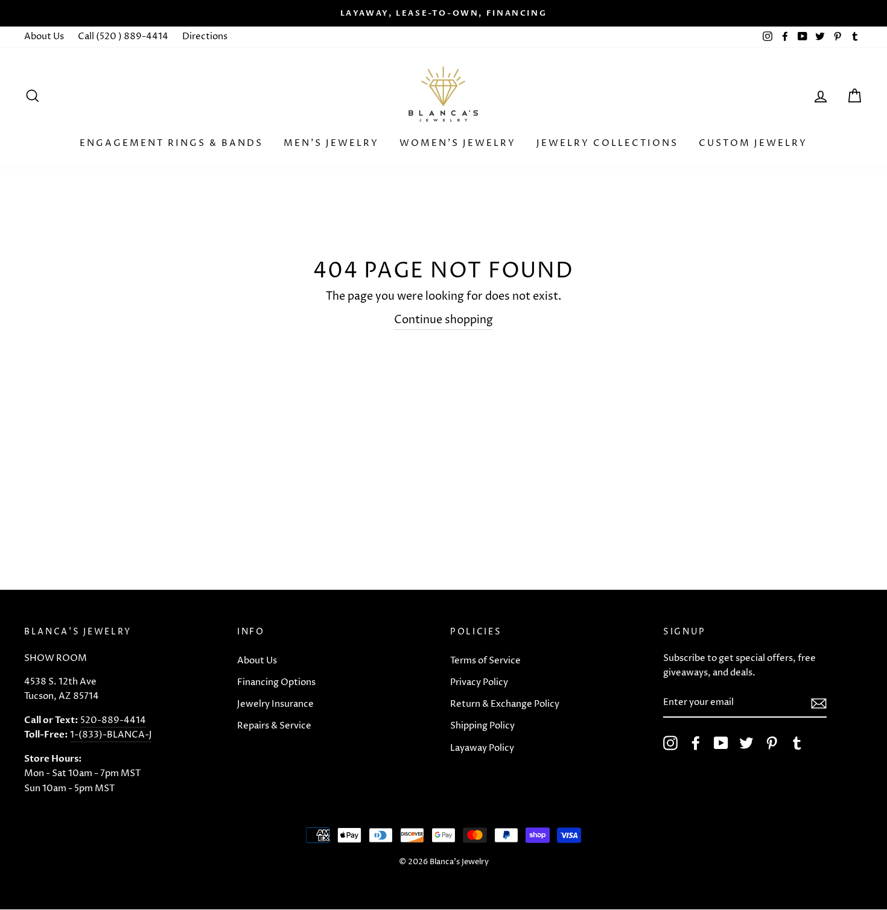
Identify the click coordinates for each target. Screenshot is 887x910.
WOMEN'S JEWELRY (457, 143)
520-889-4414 (113, 720)
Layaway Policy (482, 748)
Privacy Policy (479, 682)
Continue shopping (443, 319)
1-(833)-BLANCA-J (111, 734)
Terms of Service (485, 660)
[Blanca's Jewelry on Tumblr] (797, 743)
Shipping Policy (482, 725)
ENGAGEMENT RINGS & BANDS (171, 143)
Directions (204, 36)
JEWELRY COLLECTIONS (607, 143)
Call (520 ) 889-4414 (123, 36)
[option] (443, 13)
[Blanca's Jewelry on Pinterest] (772, 743)
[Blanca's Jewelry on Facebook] (695, 743)
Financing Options (276, 682)
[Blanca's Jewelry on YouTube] (721, 743)
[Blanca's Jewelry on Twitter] (746, 743)
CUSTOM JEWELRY (753, 143)
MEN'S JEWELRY (331, 143)
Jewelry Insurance (275, 704)
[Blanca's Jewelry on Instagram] (670, 743)
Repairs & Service (274, 725)
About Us (44, 36)
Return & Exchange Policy (504, 704)
